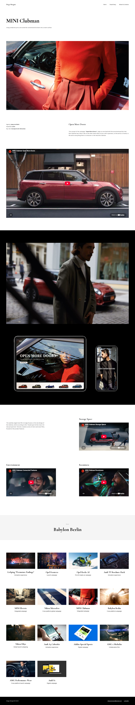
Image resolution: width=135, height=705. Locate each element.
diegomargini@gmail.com (115, 701)
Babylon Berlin (114, 608)
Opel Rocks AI (83, 572)
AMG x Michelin (114, 644)
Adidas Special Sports (83, 644)
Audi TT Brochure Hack (114, 572)
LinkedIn (126, 701)
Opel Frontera (52, 572)
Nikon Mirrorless (51, 608)
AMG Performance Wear (21, 680)
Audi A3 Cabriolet (52, 644)
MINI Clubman (83, 608)
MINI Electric (21, 608)
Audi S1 (52, 680)
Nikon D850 (20, 644)
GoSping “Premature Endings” (20, 572)
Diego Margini (11, 4)
